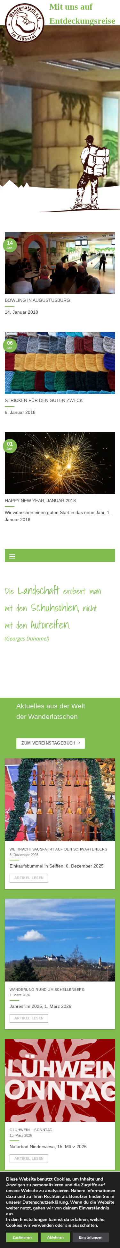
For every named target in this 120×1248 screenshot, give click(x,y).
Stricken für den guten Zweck (44, 400)
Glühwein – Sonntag (31, 1130)
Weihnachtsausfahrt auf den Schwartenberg (59, 849)
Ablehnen (55, 1237)
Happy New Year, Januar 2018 (40, 500)
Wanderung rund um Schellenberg (47, 989)
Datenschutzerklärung (45, 1202)
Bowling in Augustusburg (37, 300)
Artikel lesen (29, 878)
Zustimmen (22, 1237)
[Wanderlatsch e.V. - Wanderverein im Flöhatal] (24, 23)
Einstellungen (90, 1237)
